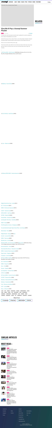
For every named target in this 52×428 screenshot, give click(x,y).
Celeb (22, 2)
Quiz (15, 2)
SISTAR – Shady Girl (5, 215)
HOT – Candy (4, 286)
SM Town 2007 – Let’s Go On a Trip (8, 242)
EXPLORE (11, 2)
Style (26, 2)
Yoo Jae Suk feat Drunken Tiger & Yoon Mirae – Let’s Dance (13, 227)
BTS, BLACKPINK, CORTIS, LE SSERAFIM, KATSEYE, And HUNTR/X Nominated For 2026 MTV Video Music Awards (12, 351)
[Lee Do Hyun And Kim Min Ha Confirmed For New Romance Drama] (3, 382)
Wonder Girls (19, 295)
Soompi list (3, 295)
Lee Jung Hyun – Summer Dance (7, 270)
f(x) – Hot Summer (4, 205)
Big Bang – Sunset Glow (7, 83)
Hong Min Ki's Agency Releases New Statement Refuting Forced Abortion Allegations (11, 402)
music (8, 348)
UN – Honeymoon (4, 261)
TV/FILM (30, 2)
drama (8, 362)
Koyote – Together (5, 268)
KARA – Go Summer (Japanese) (7, 207)
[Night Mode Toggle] (50, 2)
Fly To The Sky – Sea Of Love (7, 113)
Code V (2, 210)
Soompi (31, 33)
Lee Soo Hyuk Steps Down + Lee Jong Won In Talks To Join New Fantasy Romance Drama (12, 359)
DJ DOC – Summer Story (6, 277)
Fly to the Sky (16, 292)
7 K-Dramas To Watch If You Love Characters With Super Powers (12, 372)
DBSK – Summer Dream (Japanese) (8, 251)
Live (14, 233)
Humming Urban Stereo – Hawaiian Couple (10, 248)
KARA (20, 292)
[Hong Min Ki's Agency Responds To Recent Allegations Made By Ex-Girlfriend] (3, 393)
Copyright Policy (21, 419)
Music (33, 2)
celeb (8, 392)
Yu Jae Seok (29, 295)
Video (19, 2)
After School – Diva (5, 230)
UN (15, 295)
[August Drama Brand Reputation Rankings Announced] (3, 376)
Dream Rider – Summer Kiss (6, 217)
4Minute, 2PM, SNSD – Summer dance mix (10, 173)
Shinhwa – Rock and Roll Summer (8, 279)
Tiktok (29, 300)
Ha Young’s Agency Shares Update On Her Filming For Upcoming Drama (12, 389)
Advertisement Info (22, 421)
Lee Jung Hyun (25, 292)
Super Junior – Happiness (6, 253)
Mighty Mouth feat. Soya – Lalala (7, 203)
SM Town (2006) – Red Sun (6, 257)
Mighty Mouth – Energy (6, 233)
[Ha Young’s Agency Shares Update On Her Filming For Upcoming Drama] (3, 387)
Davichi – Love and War (6, 235)
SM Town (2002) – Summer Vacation (8, 275)
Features (38, 2)
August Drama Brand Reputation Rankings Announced (10, 378)
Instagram (21, 300)
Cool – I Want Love (6, 143)
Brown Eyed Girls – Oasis (6, 246)
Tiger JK (12, 295)
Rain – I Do (3, 266)
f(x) (12, 292)
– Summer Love (7, 210)
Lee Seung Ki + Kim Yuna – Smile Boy (8, 219)
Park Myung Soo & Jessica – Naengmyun (9, 224)
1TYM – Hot (3, 272)
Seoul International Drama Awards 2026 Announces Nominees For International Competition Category (12, 366)
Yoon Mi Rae (25, 295)
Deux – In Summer (5, 288)
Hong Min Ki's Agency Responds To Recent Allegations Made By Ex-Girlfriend (11, 395)
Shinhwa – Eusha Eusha (6, 282)
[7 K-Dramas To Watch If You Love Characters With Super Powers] (3, 371)
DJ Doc (9, 292)
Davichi (6, 292)
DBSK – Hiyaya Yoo (5, 263)
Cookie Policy (21, 417)
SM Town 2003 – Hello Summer (8, 52)
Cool (2, 292)
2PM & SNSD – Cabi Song (6, 213)
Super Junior (20, 242)
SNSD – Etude (4, 222)
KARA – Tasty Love (5, 238)
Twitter (13, 300)
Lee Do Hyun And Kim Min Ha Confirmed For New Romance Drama (12, 383)
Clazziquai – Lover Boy (5, 255)
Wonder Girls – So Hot (5, 240)
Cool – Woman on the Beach (6, 284)
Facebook (5, 300)
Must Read (6, 343)
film (7, 381)
